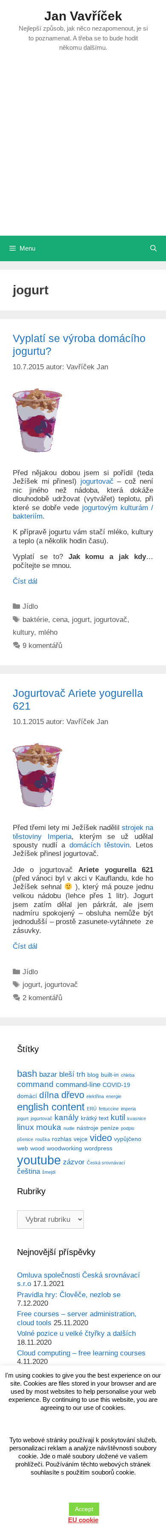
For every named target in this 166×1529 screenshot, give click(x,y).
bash (27, 1073)
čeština (28, 1171)
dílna (49, 1095)
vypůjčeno (127, 1138)
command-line (78, 1085)
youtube (39, 1160)
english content (51, 1107)
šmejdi (48, 1172)
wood (37, 1148)
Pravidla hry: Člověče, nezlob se (68, 1295)
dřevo (72, 1095)
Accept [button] (84, 1509)
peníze (109, 1127)
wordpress (98, 1148)
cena (60, 620)
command (35, 1084)
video (101, 1137)
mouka (48, 1127)
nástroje (87, 1127)
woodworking (64, 1148)
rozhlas (62, 1138)
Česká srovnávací (106, 1162)
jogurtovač (97, 481)
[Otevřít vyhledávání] (153, 248)
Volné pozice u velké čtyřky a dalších (76, 1333)
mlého (47, 632)
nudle (68, 1128)
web (22, 1148)
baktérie (35, 620)
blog (93, 1074)
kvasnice (136, 1118)
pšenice (25, 1139)
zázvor (74, 1162)
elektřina (95, 1096)
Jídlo (30, 606)
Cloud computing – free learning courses (81, 1353)
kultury (23, 632)
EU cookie (83, 1519)
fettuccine (109, 1108)
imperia (128, 1108)
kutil (118, 1117)
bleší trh (72, 1074)
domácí (27, 1096)
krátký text (95, 1118)
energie (113, 1096)
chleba (128, 1075)
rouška (42, 1139)
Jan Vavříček (83, 16)
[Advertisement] (83, 148)
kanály (66, 1117)
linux (25, 1127)
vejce (81, 1138)
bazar (48, 1074)
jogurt (81, 620)
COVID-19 (116, 1084)
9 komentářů (42, 646)
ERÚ (92, 1108)
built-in (110, 1074)
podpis (128, 1128)
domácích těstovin (99, 845)
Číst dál (25, 581)
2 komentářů (42, 998)
